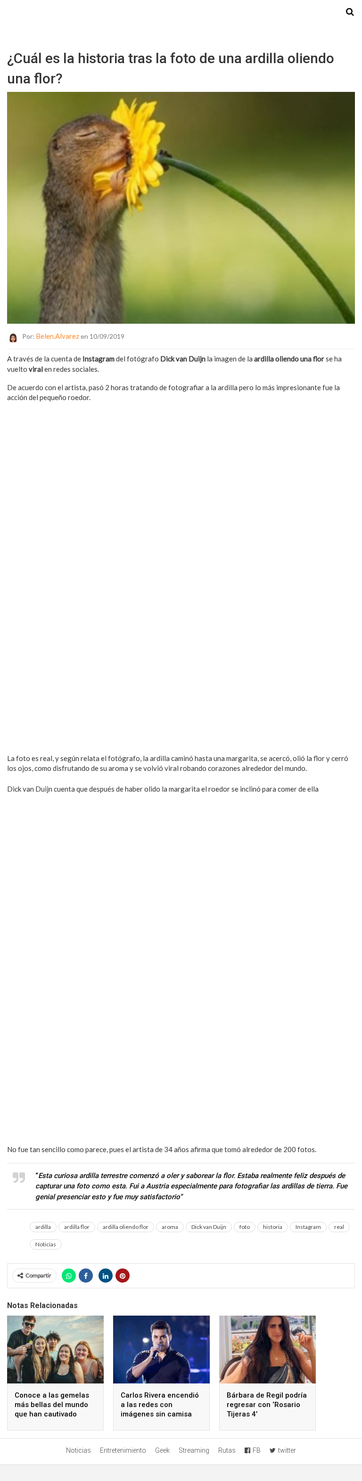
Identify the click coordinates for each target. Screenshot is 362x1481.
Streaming (194, 1450)
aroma (170, 1226)
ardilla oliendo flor (125, 1226)
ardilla (43, 1226)
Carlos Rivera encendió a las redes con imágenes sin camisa (160, 1404)
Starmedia (181, 12)
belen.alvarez (57, 336)
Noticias (45, 1244)
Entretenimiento (123, 1450)
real (339, 1226)
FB (257, 1450)
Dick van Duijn (208, 1226)
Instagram (308, 1226)
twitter (287, 1450)
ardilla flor (77, 1226)
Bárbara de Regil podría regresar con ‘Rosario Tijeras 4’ (267, 1404)
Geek (162, 1450)
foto (244, 1226)
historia (272, 1226)
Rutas (227, 1450)
